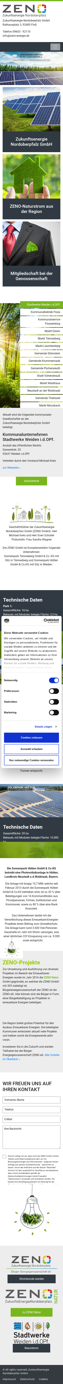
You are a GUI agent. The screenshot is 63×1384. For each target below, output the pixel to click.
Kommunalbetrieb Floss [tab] (45, 312)
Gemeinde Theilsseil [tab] (47, 398)
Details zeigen (43, 726)
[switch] (54, 691)
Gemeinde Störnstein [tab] (47, 353)
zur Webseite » (11, 467)
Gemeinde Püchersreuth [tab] (45, 368)
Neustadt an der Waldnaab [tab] (43, 390)
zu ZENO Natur (31, 1312)
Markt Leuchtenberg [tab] (48, 346)
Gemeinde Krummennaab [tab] (44, 360)
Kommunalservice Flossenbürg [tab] (49, 321)
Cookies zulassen (31, 737)
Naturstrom (31, 1348)
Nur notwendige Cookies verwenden (31, 760)
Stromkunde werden (31, 1278)
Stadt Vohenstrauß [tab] (48, 375)
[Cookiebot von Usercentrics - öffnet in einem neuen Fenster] (44, 621)
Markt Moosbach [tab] (49, 405)
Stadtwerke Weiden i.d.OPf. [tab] (43, 304)
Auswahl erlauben (31, 748)
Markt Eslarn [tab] (52, 331)
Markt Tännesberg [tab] (49, 338)
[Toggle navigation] (55, 46)
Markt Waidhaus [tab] (50, 383)
